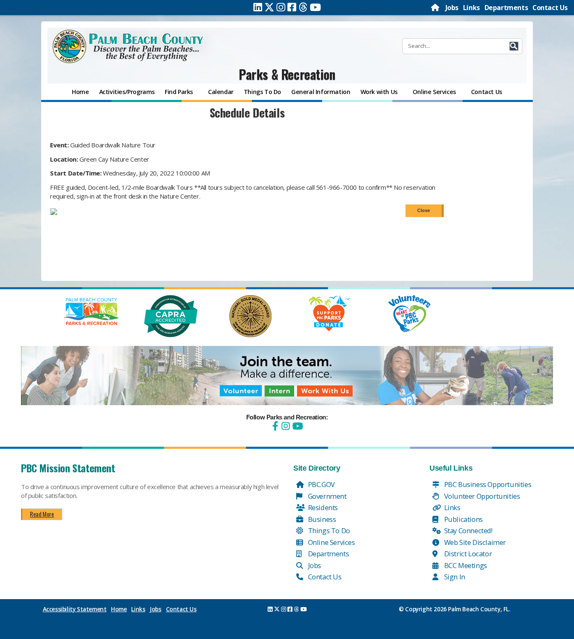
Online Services (330, 542)
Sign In (453, 576)
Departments (506, 7)
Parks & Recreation (287, 74)
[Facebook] (291, 7)
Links (471, 7)
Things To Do (328, 530)
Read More (42, 514)
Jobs (451, 7)
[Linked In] (257, 7)
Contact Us (550, 7)
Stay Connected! (467, 530)
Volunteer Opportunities (481, 496)
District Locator (467, 553)
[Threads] (303, 7)
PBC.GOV (320, 484)
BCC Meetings (464, 565)
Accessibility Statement (75, 609)
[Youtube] (315, 7)
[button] (514, 46)
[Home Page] (435, 7)
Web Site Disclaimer (474, 542)
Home (118, 609)
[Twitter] (269, 7)
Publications (462, 519)
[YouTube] (296, 425)
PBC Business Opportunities (486, 484)
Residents (322, 507)
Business (321, 519)
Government (326, 496)
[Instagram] (280, 7)
